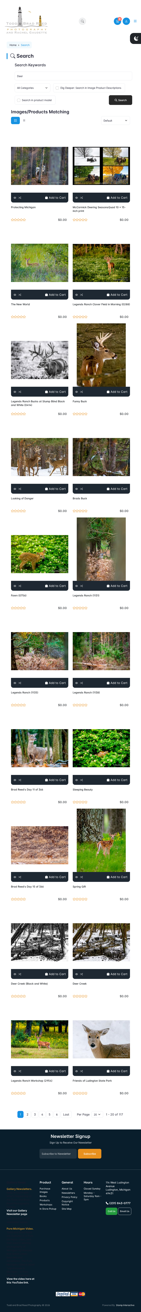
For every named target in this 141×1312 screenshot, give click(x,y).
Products (45, 1200)
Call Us (111, 1211)
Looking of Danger (22, 498)
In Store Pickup (48, 1208)
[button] (82, 21)
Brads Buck (80, 498)
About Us (67, 1188)
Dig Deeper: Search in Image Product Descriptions (90, 87)
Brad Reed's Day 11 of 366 (27, 789)
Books (43, 1196)
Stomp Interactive (125, 1305)
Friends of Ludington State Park (92, 1080)
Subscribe (90, 1153)
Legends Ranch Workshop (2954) (31, 1080)
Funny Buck (80, 401)
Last (66, 1114)
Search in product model (37, 100)
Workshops (46, 1204)
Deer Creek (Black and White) (29, 983)
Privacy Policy (69, 1197)
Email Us (124, 1211)
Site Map (67, 1208)
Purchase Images (45, 1190)
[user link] (126, 21)
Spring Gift (79, 886)
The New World (20, 304)
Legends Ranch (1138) (86, 692)
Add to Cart (57, 197)
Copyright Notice (67, 1203)
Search (122, 100)
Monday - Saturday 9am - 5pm (92, 1196)
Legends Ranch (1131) (86, 595)
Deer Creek (80, 983)
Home (13, 45)
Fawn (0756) (18, 595)
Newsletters (68, 1193)
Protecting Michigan (23, 207)
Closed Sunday (92, 1188)
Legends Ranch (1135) (24, 692)
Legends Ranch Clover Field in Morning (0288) (101, 304)
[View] (15, 198)
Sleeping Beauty (83, 789)
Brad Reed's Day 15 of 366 (27, 886)
